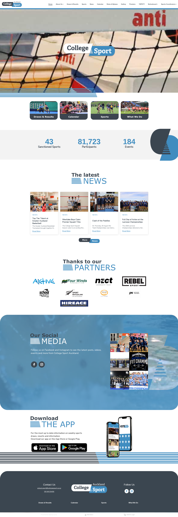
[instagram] (42, 364)
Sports (104, 503)
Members (89, 514)
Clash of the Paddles (101, 220)
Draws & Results (45, 503)
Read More (36, 231)
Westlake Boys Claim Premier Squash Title (71, 220)
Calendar (74, 503)
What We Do (133, 503)
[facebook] (34, 364)
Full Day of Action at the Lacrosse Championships (132, 220)
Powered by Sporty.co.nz (49, 514)
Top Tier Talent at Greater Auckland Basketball (40, 221)
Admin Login (130, 514)
